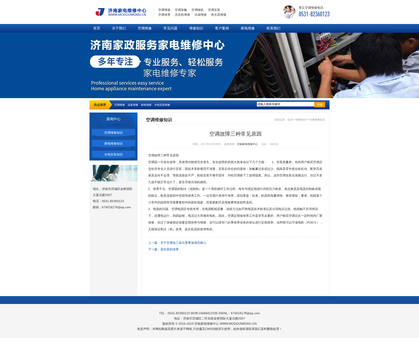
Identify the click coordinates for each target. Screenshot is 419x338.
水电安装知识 (113, 154)
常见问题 (170, 28)
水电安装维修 (162, 104)
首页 (96, 28)
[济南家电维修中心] (119, 11)
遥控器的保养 (169, 249)
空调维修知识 (113, 132)
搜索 (320, 104)
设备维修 (133, 104)
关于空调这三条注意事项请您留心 (183, 242)
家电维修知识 (113, 143)
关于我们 (119, 28)
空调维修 (145, 28)
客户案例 (222, 28)
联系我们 (273, 28)
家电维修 (248, 28)
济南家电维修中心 (247, 144)
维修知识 (196, 28)
